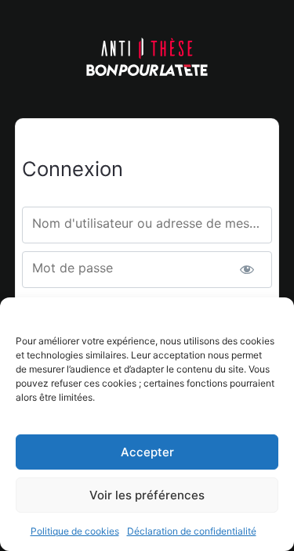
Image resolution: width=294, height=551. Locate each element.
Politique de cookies (75, 531)
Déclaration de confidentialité (191, 531)
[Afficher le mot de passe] (246, 269)
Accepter (147, 452)
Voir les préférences (147, 495)
